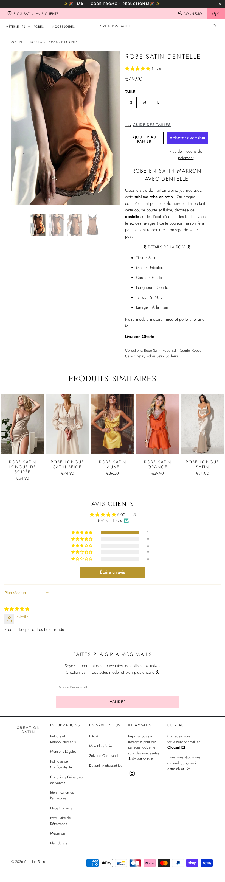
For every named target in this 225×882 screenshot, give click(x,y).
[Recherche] (214, 26)
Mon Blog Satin (100, 746)
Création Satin (34, 861)
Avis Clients (47, 13)
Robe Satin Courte (176, 350)
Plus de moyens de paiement (185, 154)
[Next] (114, 128)
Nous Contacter (62, 808)
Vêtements (16, 26)
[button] (137, 69)
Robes (39, 26)
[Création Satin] (115, 26)
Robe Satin (152, 350)
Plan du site (59, 843)
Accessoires (64, 26)
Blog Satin (23, 13)
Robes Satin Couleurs (162, 356)
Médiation (57, 833)
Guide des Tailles (152, 124)
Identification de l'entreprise (62, 795)
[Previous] (17, 128)
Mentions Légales (63, 751)
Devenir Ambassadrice (105, 765)
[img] (16, 609)
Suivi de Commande (104, 755)
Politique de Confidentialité (61, 764)
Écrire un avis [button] (112, 572)
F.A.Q (93, 736)
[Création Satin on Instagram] (9, 13)
